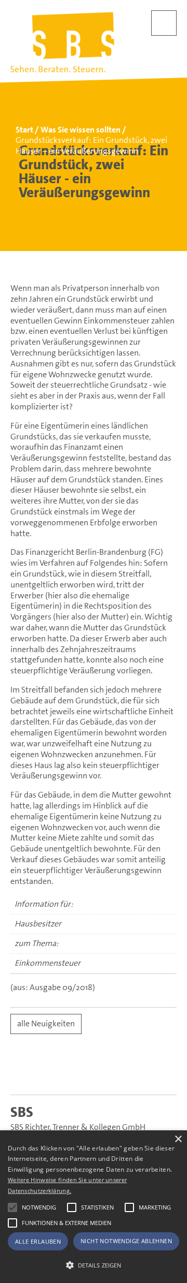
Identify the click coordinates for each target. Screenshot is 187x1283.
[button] (12, 1207)
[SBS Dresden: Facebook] (93, 1071)
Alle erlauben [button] (38, 1241)
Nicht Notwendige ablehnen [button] (126, 1241)
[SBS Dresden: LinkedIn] (54, 1071)
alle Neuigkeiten (46, 1023)
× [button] (178, 1139)
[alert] (93, 1206)
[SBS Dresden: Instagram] (133, 1071)
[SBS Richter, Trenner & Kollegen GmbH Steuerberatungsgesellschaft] (62, 42)
